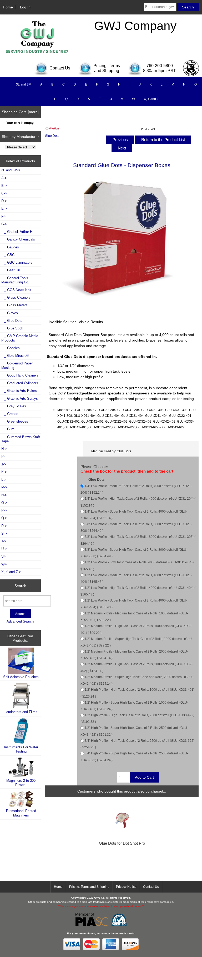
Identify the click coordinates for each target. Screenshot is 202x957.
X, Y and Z (151, 99)
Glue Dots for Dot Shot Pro (122, 843)
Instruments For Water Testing (21, 749)
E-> (4, 209)
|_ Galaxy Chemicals (18, 239)
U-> (4, 549)
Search (20, 586)
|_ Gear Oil (10, 270)
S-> (4, 533)
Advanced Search (20, 621)
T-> (3, 541)
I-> (3, 456)
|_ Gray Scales (13, 406)
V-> (4, 556)
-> (4, 224)
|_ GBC (7, 255)
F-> (4, 216)
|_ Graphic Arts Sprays (19, 398)
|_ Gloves (9, 313)
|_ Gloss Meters (14, 305)
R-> (4, 526)
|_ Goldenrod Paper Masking (17, 365)
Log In (25, 7)
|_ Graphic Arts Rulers (19, 391)
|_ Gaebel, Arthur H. (17, 232)
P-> (4, 510)
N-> (4, 495)
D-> (4, 201)
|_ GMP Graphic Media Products (19, 338)
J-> (3, 464)
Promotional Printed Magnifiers (21, 813)
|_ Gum (7, 429)
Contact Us (151, 887)
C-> (4, 193)
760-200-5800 (160, 65)
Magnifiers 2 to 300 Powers (21, 783)
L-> (3, 480)
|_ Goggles (10, 348)
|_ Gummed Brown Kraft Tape (20, 439)
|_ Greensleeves (14, 421)
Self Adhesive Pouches (21, 677)
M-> (4, 487)
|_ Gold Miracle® (15, 356)
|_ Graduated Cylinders (19, 383)
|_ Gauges (10, 247)
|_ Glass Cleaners (16, 297)
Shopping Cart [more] (20, 112)
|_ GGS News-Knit (16, 290)
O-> (4, 503)
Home (8, 7)
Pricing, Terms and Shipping (89, 887)
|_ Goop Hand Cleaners (20, 375)
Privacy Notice (126, 887)
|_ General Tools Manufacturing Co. (15, 280)
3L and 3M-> (11, 170)
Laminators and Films (20, 712)
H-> (4, 449)
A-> (4, 178)
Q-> (4, 518)
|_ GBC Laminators (16, 262)
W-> (4, 564)
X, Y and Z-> (11, 572)
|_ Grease (9, 414)
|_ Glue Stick (12, 328)
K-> (4, 472)
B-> (4, 186)
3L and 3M (23, 84)
